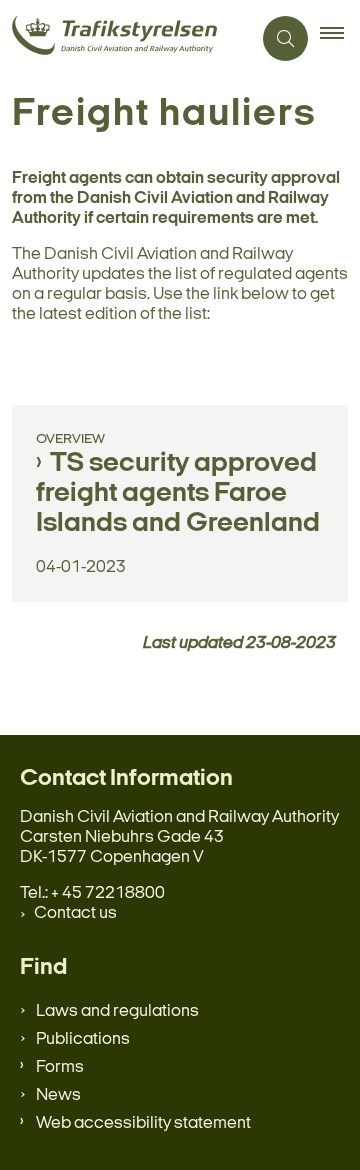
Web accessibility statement (143, 1123)
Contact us (75, 913)
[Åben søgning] (285, 38)
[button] (340, 39)
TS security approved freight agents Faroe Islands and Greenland (178, 494)
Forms (60, 1067)
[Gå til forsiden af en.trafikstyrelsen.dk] (125, 38)
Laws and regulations (117, 1011)
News (58, 1095)
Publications (83, 1039)
